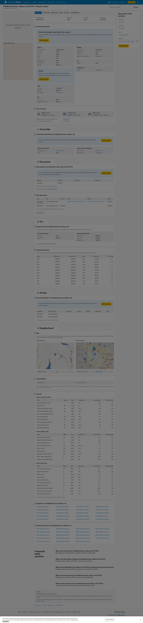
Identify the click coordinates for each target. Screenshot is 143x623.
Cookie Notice (6, 621)
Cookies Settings (109, 619)
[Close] (140, 619)
